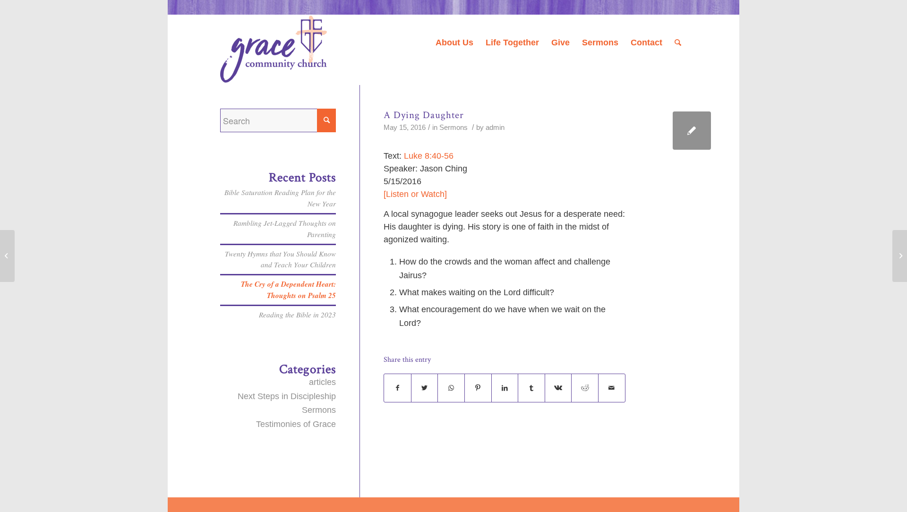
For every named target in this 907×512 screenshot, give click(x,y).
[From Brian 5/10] (7, 256)
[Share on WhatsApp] (451, 388)
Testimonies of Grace (296, 424)
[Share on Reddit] (585, 388)
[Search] (677, 42)
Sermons (453, 127)
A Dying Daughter (424, 115)
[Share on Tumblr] (531, 388)
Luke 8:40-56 (429, 156)
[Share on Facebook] (397, 388)
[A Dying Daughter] (692, 130)
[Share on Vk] (558, 388)
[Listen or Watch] (415, 194)
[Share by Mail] (612, 388)
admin (495, 127)
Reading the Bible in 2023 (297, 314)
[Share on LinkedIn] (505, 388)
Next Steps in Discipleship (287, 396)
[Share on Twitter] (424, 388)
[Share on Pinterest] (478, 388)
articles (322, 382)
